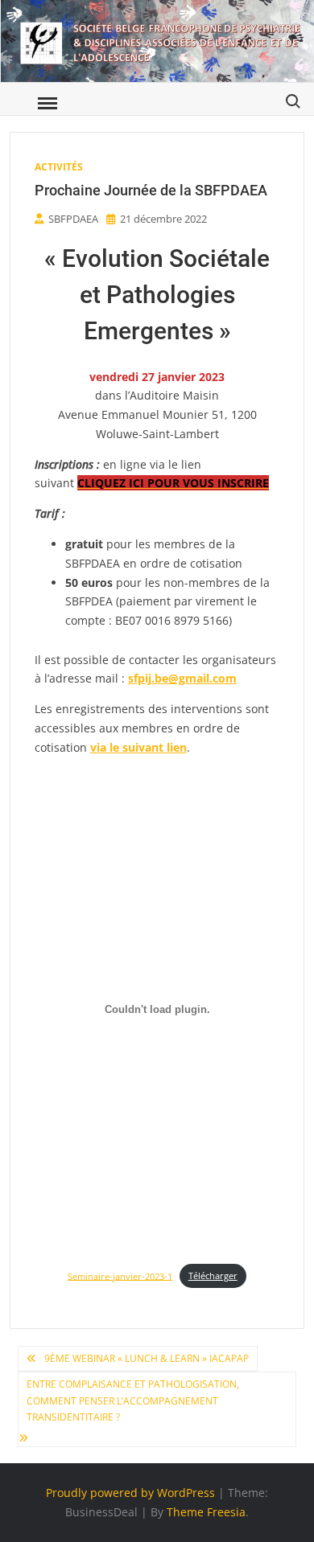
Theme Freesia (206, 1511)
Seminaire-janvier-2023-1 (120, 1275)
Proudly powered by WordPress (130, 1492)
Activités (59, 167)
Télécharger (213, 1275)
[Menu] (46, 104)
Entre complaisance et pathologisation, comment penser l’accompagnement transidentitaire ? (133, 1400)
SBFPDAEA (73, 218)
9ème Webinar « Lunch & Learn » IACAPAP (146, 1358)
